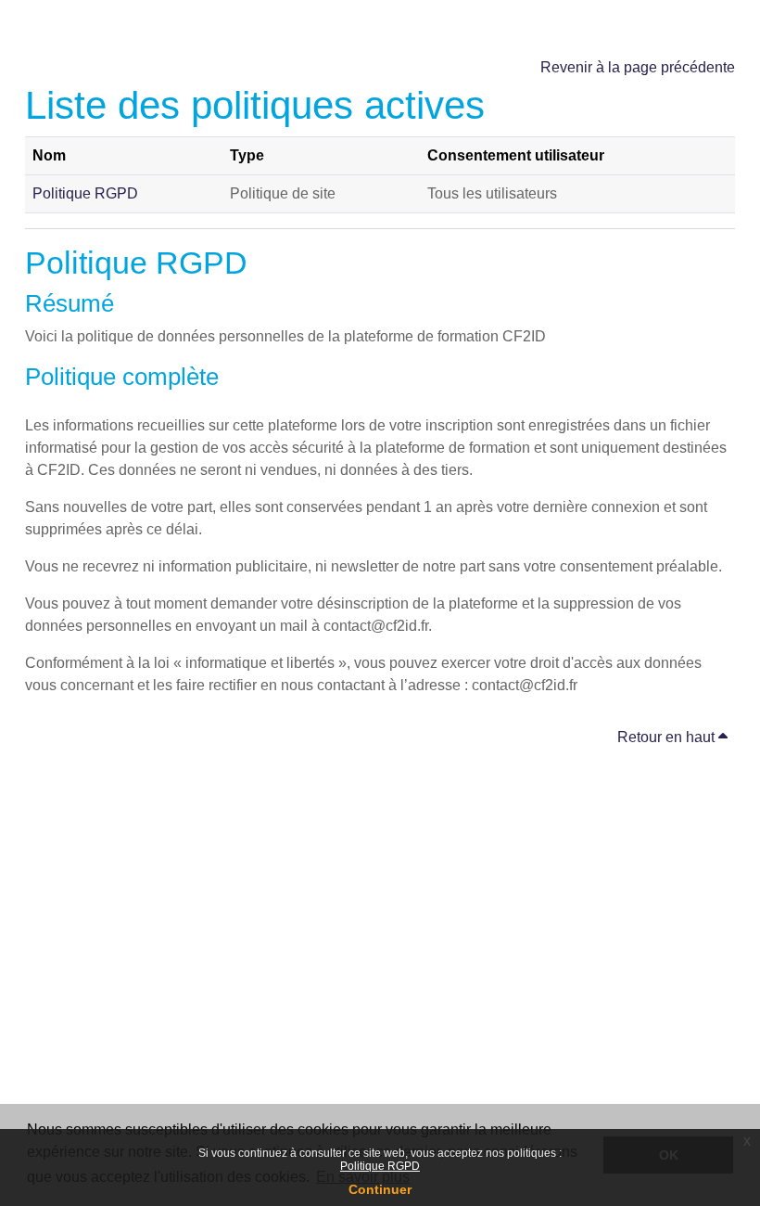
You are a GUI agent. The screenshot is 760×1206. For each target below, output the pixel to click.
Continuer (380, 1189)
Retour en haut (667, 737)
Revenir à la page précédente (637, 67)
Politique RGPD (380, 1166)
